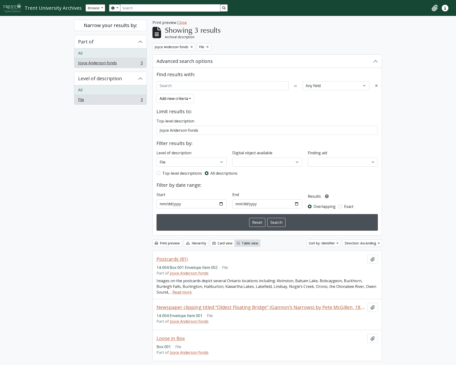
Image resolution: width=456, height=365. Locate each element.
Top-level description (175, 121)
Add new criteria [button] (174, 98)
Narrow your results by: (110, 25)
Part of (86, 41)
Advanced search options (185, 61)
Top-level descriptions (182, 173)
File (110, 100)
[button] (434, 8)
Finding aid (317, 152)
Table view (249, 243)
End (235, 194)
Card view (225, 243)
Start (161, 194)
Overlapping (325, 206)
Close (182, 22)
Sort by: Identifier (322, 243)
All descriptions (224, 173)
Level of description (100, 78)
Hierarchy (198, 243)
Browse (94, 8)
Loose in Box (171, 338)
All (80, 53)
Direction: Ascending (361, 243)
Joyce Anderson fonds (110, 64)
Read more (182, 292)
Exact (348, 206)
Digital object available (252, 152)
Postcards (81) (172, 259)
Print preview (169, 243)
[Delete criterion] (376, 86)
